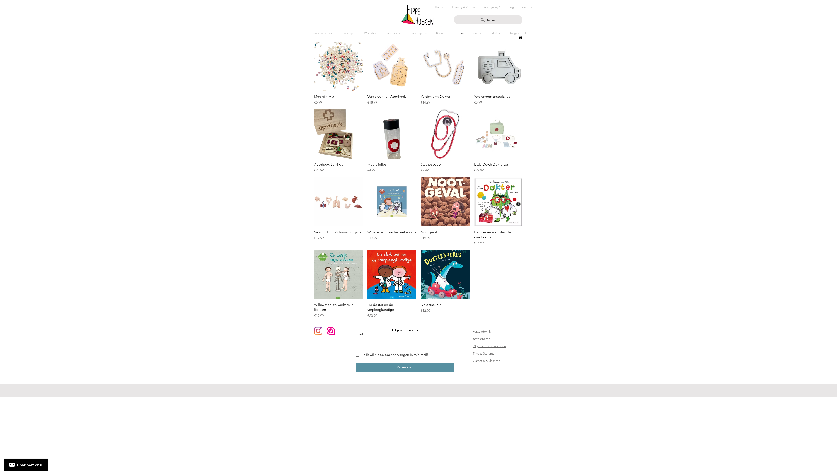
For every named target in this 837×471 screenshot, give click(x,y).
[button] (520, 37)
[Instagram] (318, 331)
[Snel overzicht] (338, 66)
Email (359, 334)
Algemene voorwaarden (489, 346)
